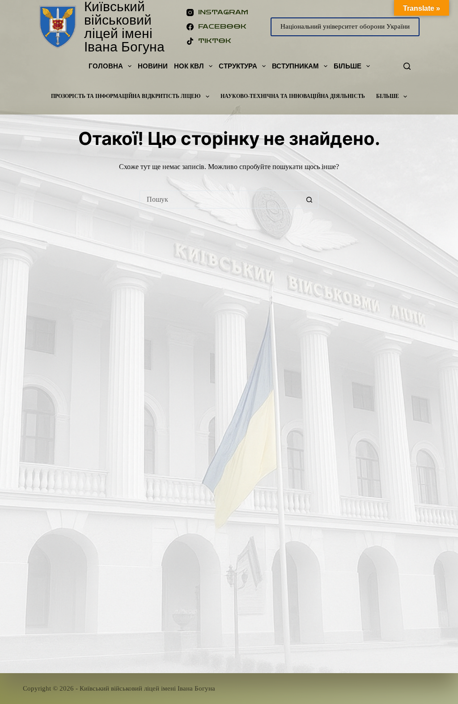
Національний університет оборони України (345, 26)
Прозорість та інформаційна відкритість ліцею (126, 96)
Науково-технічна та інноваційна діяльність (293, 96)
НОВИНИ (153, 66)
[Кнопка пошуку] (309, 199)
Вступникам (295, 66)
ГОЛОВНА (106, 66)
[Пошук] (407, 66)
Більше (347, 66)
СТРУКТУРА (238, 66)
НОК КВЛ (189, 66)
